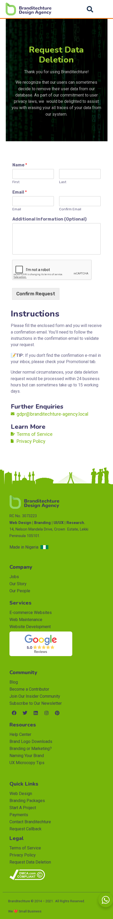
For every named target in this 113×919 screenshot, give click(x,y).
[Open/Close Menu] (103, 9)
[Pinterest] (57, 713)
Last (62, 182)
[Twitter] (25, 713)
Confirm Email (70, 209)
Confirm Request (35, 294)
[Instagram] (46, 713)
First (15, 182)
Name (19, 164)
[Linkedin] (35, 713)
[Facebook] (14, 713)
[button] (90, 9)
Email (19, 192)
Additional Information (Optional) (49, 219)
